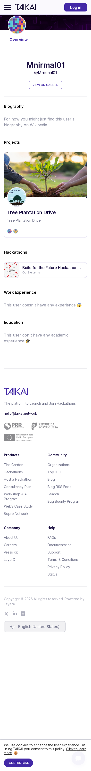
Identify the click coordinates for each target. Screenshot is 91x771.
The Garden (13, 465)
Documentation (60, 545)
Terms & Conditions (63, 559)
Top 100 (54, 472)
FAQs (52, 537)
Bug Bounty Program (64, 501)
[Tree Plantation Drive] (45, 195)
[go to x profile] (6, 613)
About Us (11, 537)
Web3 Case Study (18, 506)
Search (53, 494)
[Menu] (7, 7)
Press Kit (11, 552)
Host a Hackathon (18, 479)
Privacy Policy (59, 567)
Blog (51, 479)
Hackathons (13, 472)
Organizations (59, 465)
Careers (10, 545)
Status (52, 574)
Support (54, 552)
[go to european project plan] (43, 432)
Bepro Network (16, 513)
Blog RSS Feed (60, 487)
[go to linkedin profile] (14, 613)
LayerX (9, 559)
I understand (18, 763)
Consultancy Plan (17, 487)
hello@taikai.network (20, 413)
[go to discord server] (23, 613)
